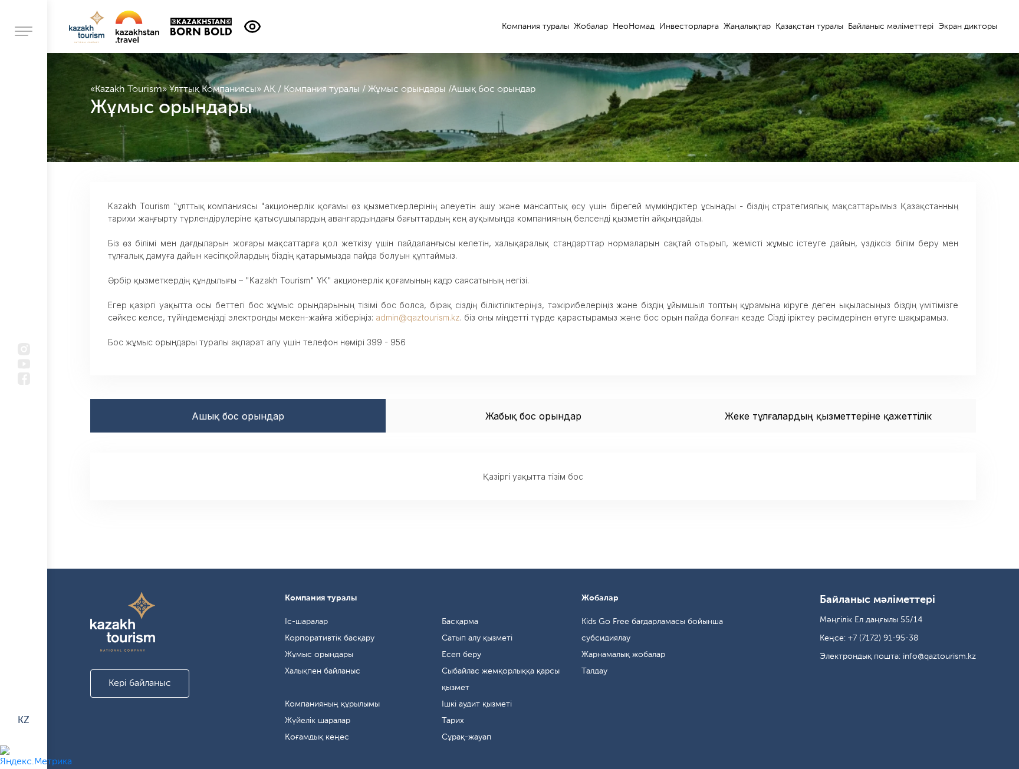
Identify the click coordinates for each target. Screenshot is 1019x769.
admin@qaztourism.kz (418, 317)
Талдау (594, 671)
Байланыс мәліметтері (890, 26)
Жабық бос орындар (533, 416)
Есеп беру (461, 655)
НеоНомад (634, 26)
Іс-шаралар (306, 622)
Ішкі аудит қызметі (477, 704)
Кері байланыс (140, 683)
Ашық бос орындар (493, 89)
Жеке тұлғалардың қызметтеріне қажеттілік (828, 416)
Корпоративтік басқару (329, 638)
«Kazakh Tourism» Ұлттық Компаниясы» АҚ (184, 89)
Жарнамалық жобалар (623, 655)
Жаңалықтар (747, 26)
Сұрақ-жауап (466, 737)
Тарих (453, 721)
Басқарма (460, 622)
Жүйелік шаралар (317, 721)
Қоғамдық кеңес (317, 737)
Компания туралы (323, 89)
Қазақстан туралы (809, 26)
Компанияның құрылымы (332, 704)
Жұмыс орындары (408, 89)
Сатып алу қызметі (477, 638)
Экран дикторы (967, 26)
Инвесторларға (689, 26)
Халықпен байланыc (322, 671)
